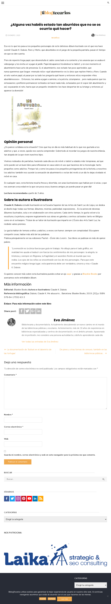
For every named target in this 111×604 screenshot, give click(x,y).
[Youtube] (29, 498)
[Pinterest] (23, 498)
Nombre (8, 414)
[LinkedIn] (38, 311)
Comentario (10, 375)
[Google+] (33, 311)
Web (6, 439)
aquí (69, 273)
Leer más (64, 599)
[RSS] (40, 498)
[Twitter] (27, 311)
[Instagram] (18, 498)
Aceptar (42, 599)
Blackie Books (90, 273)
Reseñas (55, 38)
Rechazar (51, 599)
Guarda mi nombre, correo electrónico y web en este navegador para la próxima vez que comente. (49, 455)
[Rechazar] (107, 596)
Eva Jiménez (100, 35)
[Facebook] (21, 311)
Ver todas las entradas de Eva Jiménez (40, 341)
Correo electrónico (13, 427)
